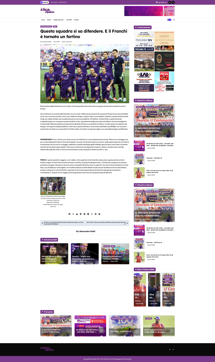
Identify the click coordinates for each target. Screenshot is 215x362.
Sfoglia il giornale (58, 20)
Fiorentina (45, 246)
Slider (55, 26)
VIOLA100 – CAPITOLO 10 (154, 158)
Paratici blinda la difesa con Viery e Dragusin (54, 257)
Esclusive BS (168, 278)
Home (43, 20)
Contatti (76, 20)
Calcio (48, 20)
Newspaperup (118, 359)
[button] (173, 289)
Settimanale (140, 107)
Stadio (157, 107)
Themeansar (127, 359)
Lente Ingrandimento (46, 26)
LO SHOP (69, 20)
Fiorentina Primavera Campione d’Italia (112, 257)
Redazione (44, 261)
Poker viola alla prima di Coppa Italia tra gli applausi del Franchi (155, 332)
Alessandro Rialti (87, 231)
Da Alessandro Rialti (45, 41)
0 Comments (155, 134)
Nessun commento (67, 41)
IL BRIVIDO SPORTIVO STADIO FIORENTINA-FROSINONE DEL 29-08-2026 (148, 133)
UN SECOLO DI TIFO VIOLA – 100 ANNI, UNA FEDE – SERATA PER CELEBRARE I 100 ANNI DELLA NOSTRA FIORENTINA (160, 145)
